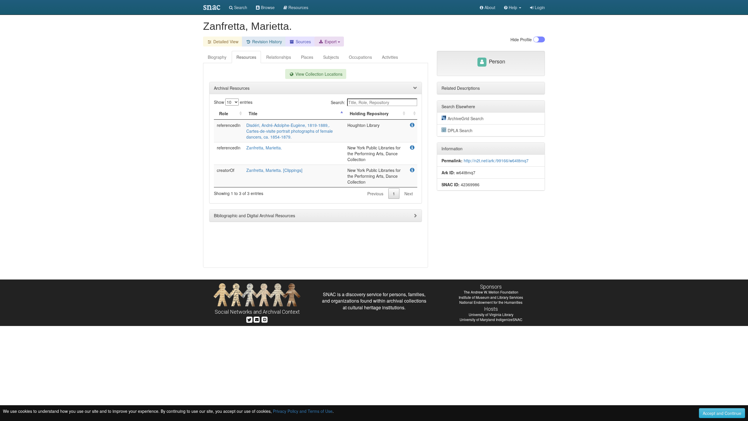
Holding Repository (369, 113)
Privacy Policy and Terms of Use (303, 411)
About (489, 7)
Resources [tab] (246, 57)
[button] (513, 7)
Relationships (278, 57)
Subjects (331, 57)
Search (240, 7)
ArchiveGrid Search (466, 118)
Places (307, 57)
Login (539, 7)
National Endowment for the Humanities (490, 302)
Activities (390, 57)
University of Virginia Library (491, 314)
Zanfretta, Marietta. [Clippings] (274, 170)
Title (253, 113)
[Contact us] (256, 319)
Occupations (360, 57)
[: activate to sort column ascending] (412, 114)
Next (408, 193)
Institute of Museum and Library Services (491, 297)
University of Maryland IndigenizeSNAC (491, 319)
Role (223, 113)
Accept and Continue (722, 413)
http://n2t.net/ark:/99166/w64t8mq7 (496, 160)
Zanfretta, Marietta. (264, 148)
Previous (375, 193)
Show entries (233, 102)
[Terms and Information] (264, 319)
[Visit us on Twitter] (249, 319)
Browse (267, 7)
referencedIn (228, 125)
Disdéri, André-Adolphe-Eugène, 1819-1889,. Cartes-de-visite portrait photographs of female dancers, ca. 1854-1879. (289, 131)
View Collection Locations (318, 74)
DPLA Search (460, 130)
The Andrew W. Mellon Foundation (491, 291)
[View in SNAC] (412, 125)
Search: (338, 102)
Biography (217, 57)
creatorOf (225, 170)
